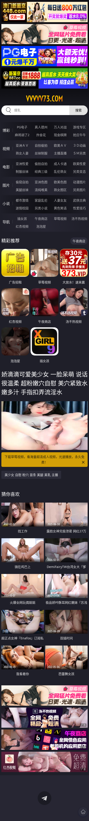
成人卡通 (60, 164)
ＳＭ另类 (79, 153)
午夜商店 (41, 218)
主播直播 (60, 153)
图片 (6, 185)
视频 (6, 148)
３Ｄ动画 (79, 145)
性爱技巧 (79, 208)
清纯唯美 (41, 190)
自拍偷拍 (41, 145)
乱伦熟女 (60, 171)
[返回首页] (83, 811)
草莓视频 (60, 218)
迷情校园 (22, 208)
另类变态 (79, 171)
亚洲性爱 (22, 164)
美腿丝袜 (22, 190)
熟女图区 (60, 190)
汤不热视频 (79, 218)
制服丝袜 (22, 171)
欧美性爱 (79, 164)
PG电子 (22, 127)
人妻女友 (60, 200)
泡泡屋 (41, 226)
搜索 (78, 110)
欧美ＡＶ (60, 145)
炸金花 (41, 135)
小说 (6, 203)
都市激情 (22, 200)
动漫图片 (79, 182)
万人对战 (60, 127)
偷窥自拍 (22, 182)
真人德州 (41, 127)
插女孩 (22, 218)
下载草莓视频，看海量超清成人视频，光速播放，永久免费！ (44, 459)
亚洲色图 (41, 182)
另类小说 (41, 208)
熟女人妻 (22, 153)
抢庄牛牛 (79, 135)
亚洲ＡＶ (22, 145)
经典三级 (41, 171)
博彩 (6, 130)
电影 (6, 167)
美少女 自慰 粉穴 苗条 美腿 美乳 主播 (31, 475)
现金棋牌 (60, 135)
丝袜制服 (41, 153)
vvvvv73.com (44, 98)
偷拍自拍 (41, 164)
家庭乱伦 (41, 200)
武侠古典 (79, 200)
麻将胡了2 (22, 135)
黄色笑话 (60, 208)
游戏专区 (79, 127)
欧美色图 (60, 182)
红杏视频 (22, 226)
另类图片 (79, 190)
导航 (6, 221)
